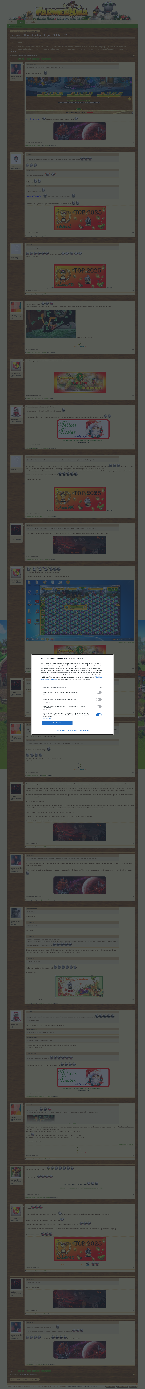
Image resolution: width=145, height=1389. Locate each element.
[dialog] (72, 694)
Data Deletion (60, 730)
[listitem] (72, 687)
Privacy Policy (84, 730)
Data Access (72, 730)
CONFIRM (57, 723)
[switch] (99, 692)
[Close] (109, 659)
